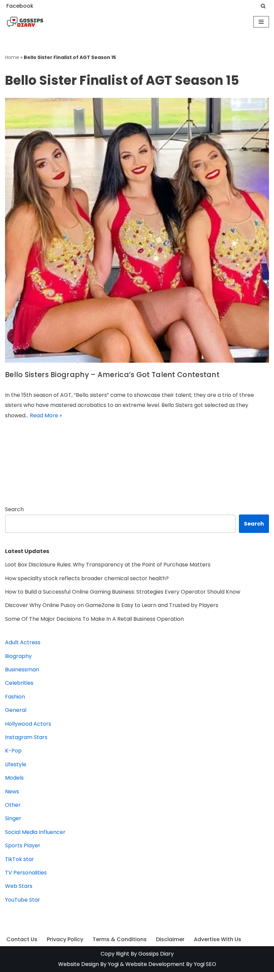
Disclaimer (170, 939)
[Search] (263, 5)
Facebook (19, 6)
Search (14, 509)
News (12, 791)
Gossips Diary (156, 954)
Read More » (46, 415)
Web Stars (18, 886)
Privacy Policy (65, 939)
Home (12, 57)
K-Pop (13, 750)
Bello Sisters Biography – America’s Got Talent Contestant (112, 374)
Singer (13, 818)
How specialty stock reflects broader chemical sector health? (87, 578)
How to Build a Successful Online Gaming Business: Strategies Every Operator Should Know (122, 592)
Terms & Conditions (120, 939)
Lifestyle (15, 764)
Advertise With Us (217, 939)
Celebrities (19, 683)
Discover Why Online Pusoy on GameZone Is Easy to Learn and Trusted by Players (111, 605)
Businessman (22, 669)
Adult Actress (22, 642)
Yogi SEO (205, 964)
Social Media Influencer (35, 832)
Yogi (113, 964)
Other (13, 805)
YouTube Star (22, 900)
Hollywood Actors (28, 724)
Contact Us (21, 939)
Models (14, 778)
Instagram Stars (26, 737)
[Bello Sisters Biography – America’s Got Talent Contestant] (137, 230)
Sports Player (22, 845)
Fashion (15, 697)
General (15, 710)
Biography (18, 656)
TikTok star (19, 859)
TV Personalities (26, 872)
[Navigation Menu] (261, 21)
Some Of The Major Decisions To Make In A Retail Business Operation (94, 619)
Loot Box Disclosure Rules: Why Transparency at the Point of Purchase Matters (108, 564)
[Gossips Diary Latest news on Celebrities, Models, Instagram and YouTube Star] (25, 22)
